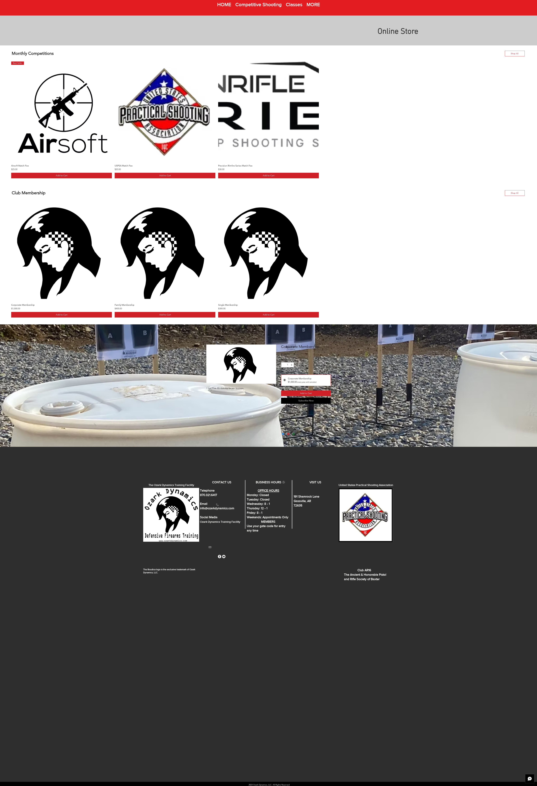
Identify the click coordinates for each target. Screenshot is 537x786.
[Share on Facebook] (283, 434)
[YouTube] (223, 556)
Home (209, 334)
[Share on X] (299, 434)
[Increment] (292, 364)
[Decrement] (283, 364)
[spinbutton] (287, 364)
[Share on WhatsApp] (293, 434)
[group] (268, 119)
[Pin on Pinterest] (288, 434)
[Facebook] (219, 556)
